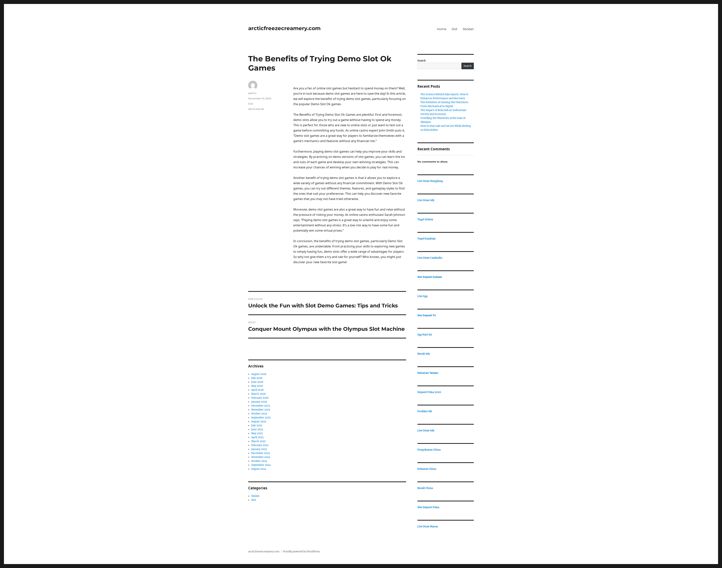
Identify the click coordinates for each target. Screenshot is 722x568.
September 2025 (261, 417)
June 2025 (257, 429)
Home (441, 29)
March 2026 (258, 393)
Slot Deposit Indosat (429, 277)
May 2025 (257, 433)
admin (252, 93)
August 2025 (258, 421)
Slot (454, 29)
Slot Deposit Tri (426, 315)
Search (421, 60)
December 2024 (260, 453)
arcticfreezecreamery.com (284, 28)
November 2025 (260, 409)
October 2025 (259, 413)
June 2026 (257, 382)
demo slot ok (256, 108)
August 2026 (258, 374)
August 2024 (258, 469)
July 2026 (256, 378)
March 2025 (258, 441)
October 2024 (259, 461)
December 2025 (260, 405)
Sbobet (468, 29)
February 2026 (260, 397)
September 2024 (261, 465)
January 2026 (259, 401)
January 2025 (259, 449)
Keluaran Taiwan (427, 373)
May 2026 (257, 386)
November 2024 (260, 457)
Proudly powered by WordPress (301, 551)
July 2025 (256, 425)
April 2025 (257, 437)
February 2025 (259, 445)
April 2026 (257, 390)
